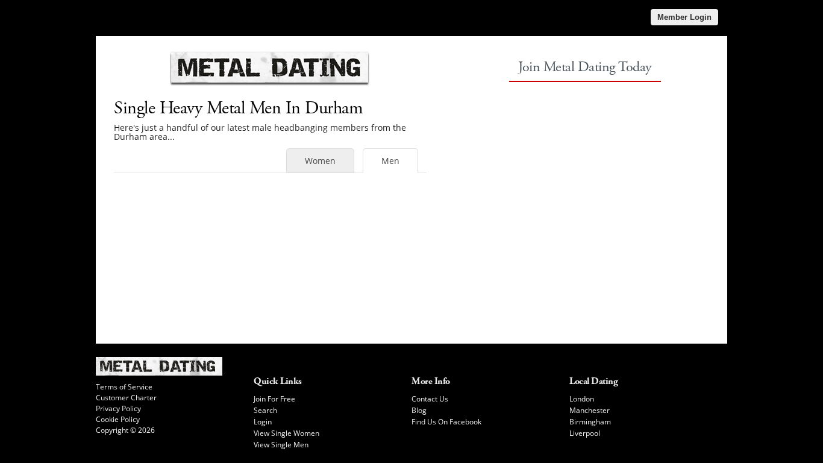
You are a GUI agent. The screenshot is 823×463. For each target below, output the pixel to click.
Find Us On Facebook (446, 422)
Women (320, 160)
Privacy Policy (118, 408)
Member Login (684, 17)
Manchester (589, 410)
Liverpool (584, 433)
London (581, 399)
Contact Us (429, 399)
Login (263, 422)
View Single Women (286, 433)
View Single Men (281, 444)
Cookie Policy (118, 419)
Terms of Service (124, 387)
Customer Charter (126, 397)
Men (390, 160)
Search (265, 410)
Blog (419, 410)
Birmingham (590, 422)
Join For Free (274, 399)
